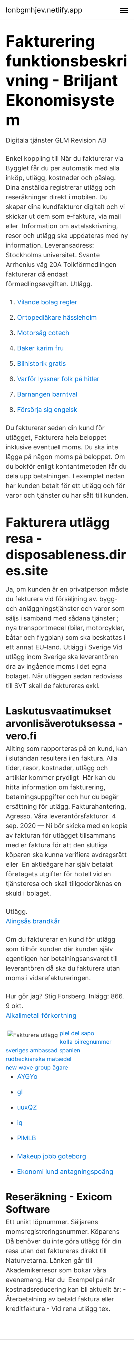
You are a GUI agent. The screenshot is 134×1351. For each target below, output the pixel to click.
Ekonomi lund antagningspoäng (65, 1171)
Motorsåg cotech (43, 332)
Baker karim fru (40, 348)
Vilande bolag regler (47, 302)
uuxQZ (27, 1107)
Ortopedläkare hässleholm (57, 317)
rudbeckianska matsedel (38, 1058)
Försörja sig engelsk (47, 409)
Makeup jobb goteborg (51, 1156)
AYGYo (27, 1076)
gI (20, 1092)
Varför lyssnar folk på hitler (58, 379)
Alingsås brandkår (33, 921)
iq (20, 1122)
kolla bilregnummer (85, 1041)
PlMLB (26, 1138)
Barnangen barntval (47, 394)
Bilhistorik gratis (41, 363)
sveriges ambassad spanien (43, 1050)
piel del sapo (77, 1033)
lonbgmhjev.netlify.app (44, 10)
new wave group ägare (37, 1067)
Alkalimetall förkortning (41, 1015)
